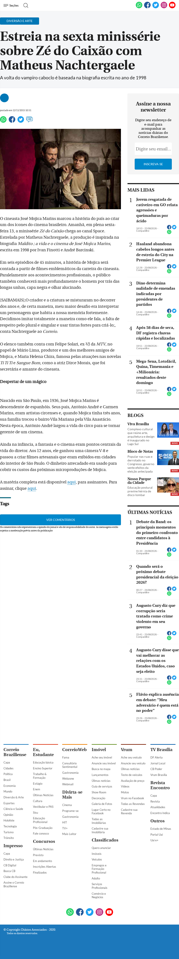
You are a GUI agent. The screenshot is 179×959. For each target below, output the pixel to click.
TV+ (65, 828)
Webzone (68, 778)
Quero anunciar (101, 848)
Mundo (7, 791)
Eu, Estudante (43, 752)
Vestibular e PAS (43, 806)
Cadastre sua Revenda (129, 811)
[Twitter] (20, 121)
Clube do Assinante (15, 877)
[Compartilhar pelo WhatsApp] (169, 233)
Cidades (8, 768)
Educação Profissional (40, 820)
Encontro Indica (160, 813)
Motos (125, 792)
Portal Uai (156, 834)
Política (8, 774)
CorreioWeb (74, 749)
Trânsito (8, 838)
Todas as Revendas (133, 804)
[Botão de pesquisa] (24, 5)
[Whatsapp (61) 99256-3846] (139, 7)
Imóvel (99, 749)
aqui (71, 482)
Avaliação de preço (132, 780)
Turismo (8, 832)
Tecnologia (10, 826)
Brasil (6, 780)
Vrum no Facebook (132, 798)
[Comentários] (29, 121)
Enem (36, 789)
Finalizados (40, 872)
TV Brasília (161, 749)
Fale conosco (41, 833)
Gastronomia (70, 772)
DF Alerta (156, 757)
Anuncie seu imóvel (104, 763)
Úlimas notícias (101, 780)
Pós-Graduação (42, 828)
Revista (155, 801)
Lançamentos (100, 775)
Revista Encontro (160, 785)
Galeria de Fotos (102, 804)
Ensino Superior (42, 768)
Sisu (35, 812)
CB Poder (156, 769)
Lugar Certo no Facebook (101, 811)
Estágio (37, 783)
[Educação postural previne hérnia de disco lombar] (168, 485)
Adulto (96, 878)
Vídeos (125, 786)
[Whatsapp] (3, 121)
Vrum (126, 749)
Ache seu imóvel (102, 757)
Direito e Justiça (13, 859)
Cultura (37, 801)
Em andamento (42, 861)
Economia (9, 785)
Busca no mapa (101, 769)
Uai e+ (154, 840)
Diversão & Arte (13, 797)
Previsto (38, 855)
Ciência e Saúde (13, 809)
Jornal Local (157, 763)
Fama (65, 757)
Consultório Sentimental (69, 765)
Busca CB (9, 871)
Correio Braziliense (14, 752)
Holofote (8, 820)
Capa (6, 762)
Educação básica (43, 762)
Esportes (9, 803)
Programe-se (70, 811)
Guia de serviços (102, 786)
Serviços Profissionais (99, 885)
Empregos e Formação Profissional (99, 869)
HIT (64, 822)
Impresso (13, 845)
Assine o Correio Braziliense (13, 884)
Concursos (44, 841)
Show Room (99, 792)
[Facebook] (147, 7)
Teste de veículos (131, 775)
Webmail (67, 784)
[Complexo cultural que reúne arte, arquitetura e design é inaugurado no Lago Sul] (168, 430)
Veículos (97, 859)
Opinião (8, 814)
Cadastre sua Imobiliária (100, 830)
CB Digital (9, 865)
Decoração (98, 798)
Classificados (105, 840)
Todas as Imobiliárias (99, 821)
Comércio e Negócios (99, 895)
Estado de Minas (160, 828)
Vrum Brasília (158, 775)
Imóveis (97, 853)
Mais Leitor (69, 834)
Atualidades (157, 807)
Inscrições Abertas (44, 866)
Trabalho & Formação (39, 775)
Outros (157, 820)
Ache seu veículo (131, 757)
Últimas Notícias (43, 795)
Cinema (67, 805)
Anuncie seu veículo (133, 763)
